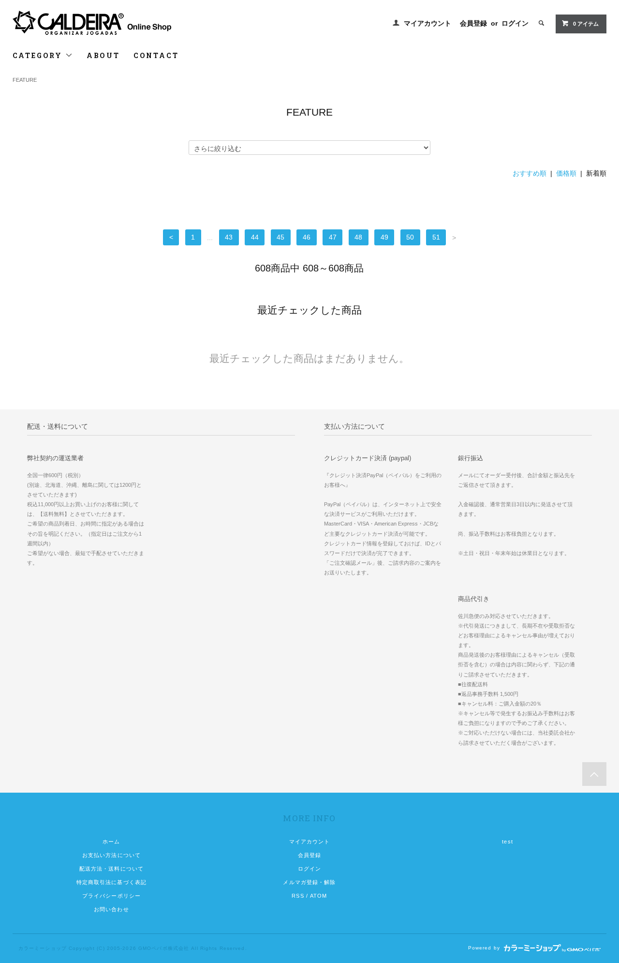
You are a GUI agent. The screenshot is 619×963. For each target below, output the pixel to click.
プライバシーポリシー (111, 896)
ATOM (318, 896)
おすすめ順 (529, 173)
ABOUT (103, 55)
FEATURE (25, 80)
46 (306, 237)
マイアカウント (427, 23)
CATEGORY (39, 55)
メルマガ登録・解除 (309, 882)
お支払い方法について (111, 855)
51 (436, 237)
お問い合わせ (111, 909)
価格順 (566, 173)
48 (358, 237)
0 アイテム (586, 24)
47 (333, 237)
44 (255, 237)
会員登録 (473, 23)
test (507, 841)
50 (410, 237)
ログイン (515, 23)
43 (229, 237)
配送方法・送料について (111, 869)
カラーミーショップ (42, 948)
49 (384, 237)
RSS (298, 896)
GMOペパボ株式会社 (163, 948)
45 (280, 237)
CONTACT (156, 55)
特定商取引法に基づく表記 (111, 882)
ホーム (111, 841)
